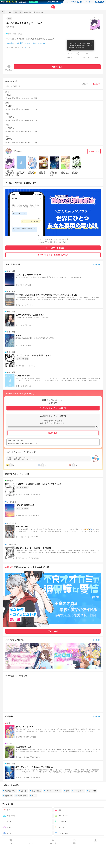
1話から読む (57, 66)
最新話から (97, 84)
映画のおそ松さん (30, 43)
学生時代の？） (44, 43)
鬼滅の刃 (7, 795)
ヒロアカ (91, 790)
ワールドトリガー (52, 790)
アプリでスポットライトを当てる (53, 408)
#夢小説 (9, 567)
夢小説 (20, 43)
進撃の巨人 (35, 790)
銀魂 (66, 790)
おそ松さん (11, 43)
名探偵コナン (9, 790)
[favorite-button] (70, 53)
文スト (23, 790)
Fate (33, 795)
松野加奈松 (10, 27)
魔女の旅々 (21, 795)
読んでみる (53, 631)
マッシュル (78, 790)
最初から (85, 84)
